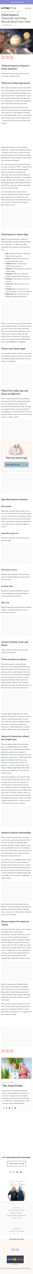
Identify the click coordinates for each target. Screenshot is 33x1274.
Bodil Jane (13, 1268)
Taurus (3, 652)
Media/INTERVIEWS (16, 1213)
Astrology (11, 12)
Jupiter (3, 326)
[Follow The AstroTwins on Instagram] (13, 1172)
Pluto (10, 326)
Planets (18, 12)
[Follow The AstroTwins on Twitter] (17, 1172)
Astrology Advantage (16, 1231)
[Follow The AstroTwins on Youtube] (20, 1172)
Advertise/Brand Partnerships (16, 1215)
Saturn (17, 73)
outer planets (17, 323)
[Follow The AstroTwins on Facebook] (10, 1172)
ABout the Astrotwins (16, 1210)
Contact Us (16, 1208)
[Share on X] (3, 57)
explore (3, 12)
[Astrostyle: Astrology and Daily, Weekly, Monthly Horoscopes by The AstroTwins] (8, 8)
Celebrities (16, 1229)
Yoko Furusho (27, 1268)
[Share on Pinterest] (11, 57)
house (19, 239)
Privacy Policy (16, 1218)
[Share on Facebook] (7, 57)
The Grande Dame (19, 1268)
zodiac (9, 239)
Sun (2, 329)
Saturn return (25, 336)
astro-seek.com (15, 1264)
